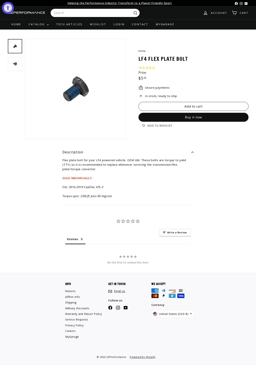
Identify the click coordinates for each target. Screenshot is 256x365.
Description (72, 152)
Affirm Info (72, 297)
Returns (70, 291)
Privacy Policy (74, 325)
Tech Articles (69, 24)
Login (119, 24)
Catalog (37, 24)
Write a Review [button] (177, 232)
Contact (140, 24)
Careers (70, 331)
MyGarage (165, 24)
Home (16, 24)
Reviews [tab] (72, 239)
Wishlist (98, 24)
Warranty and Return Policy (83, 314)
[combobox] (95, 13)
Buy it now (193, 117)
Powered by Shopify (143, 357)
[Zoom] (75, 89)
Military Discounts (77, 308)
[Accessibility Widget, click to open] (8, 8)
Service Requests (76, 319)
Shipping (70, 302)
